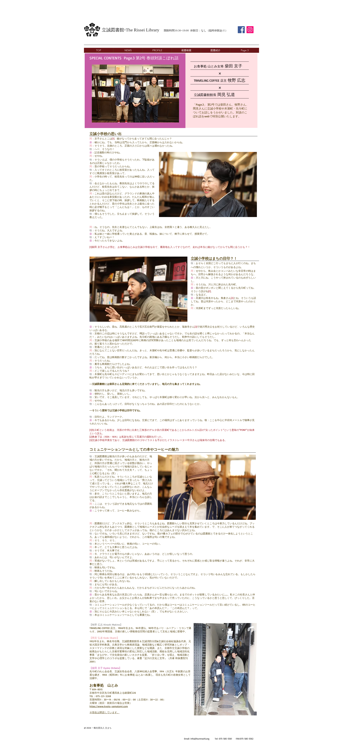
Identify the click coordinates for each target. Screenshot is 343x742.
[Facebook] (241, 29)
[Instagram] (250, 29)
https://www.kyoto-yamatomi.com (109, 706)
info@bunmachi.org (199, 738)
